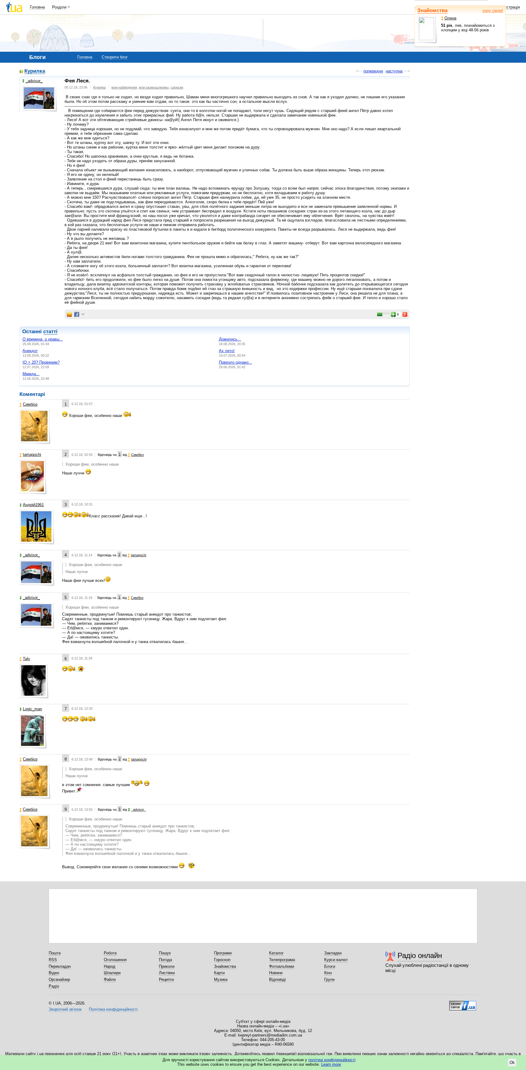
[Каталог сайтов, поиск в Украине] (462, 1003)
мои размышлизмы (154, 87)
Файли (110, 979)
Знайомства (432, 10)
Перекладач (60, 966)
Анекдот (30, 350)
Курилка (34, 71)
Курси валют (336, 959)
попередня (373, 71)
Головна (37, 7)
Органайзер (59, 979)
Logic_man (32, 709)
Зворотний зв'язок (65, 1009)
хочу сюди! (492, 10)
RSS (53, 959)
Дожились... (230, 339)
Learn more (331, 1064)
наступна (394, 71)
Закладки (333, 953)
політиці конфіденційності (332, 1060)
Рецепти (166, 979)
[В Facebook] (76, 314)
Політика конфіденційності (113, 1009)
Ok (512, 1062)
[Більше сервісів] (83, 314)
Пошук (165, 953)
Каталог (276, 953)
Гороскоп (222, 959)
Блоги (329, 966)
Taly (26, 658)
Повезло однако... (235, 362)
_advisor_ (34, 81)
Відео (54, 972)
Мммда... (31, 374)
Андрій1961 (33, 504)
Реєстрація (510, 7)
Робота (110, 953)
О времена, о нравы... (43, 339)
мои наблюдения (124, 87)
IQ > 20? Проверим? (41, 362)
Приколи (166, 966)
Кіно (328, 972)
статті (50, 331)
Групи (329, 979)
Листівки (167, 972)
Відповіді (277, 979)
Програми (223, 953)
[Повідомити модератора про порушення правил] (405, 314)
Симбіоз (30, 404)
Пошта (55, 953)
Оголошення (115, 959)
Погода (165, 959)
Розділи (59, 7)
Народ (109, 966)
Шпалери (112, 972)
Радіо (54, 986)
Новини (275, 972)
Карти (219, 972)
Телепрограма (282, 959)
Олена (450, 18)
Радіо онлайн (420, 955)
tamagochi (32, 454)
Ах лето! (227, 350)
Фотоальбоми (281, 966)
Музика (220, 979)
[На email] (69, 314)
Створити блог (115, 57)
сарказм (176, 87)
